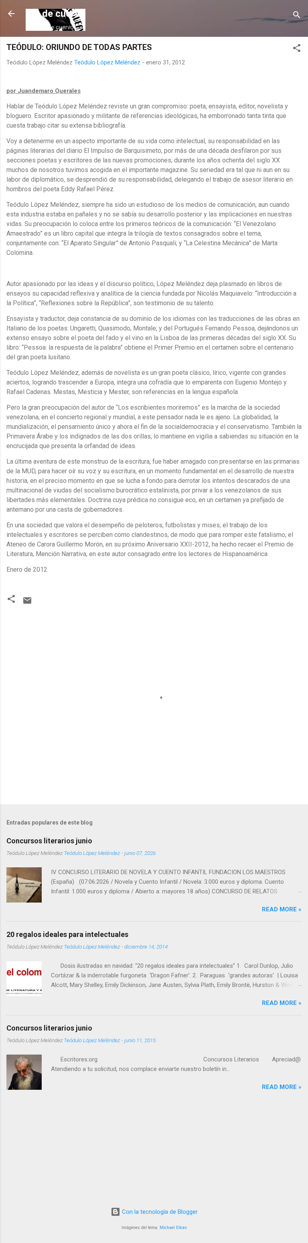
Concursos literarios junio (49, 841)
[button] (297, 49)
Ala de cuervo (55, 13)
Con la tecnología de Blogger (159, 1211)
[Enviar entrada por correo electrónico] (27, 603)
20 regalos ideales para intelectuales (67, 934)
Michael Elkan (173, 1227)
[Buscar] (297, 16)
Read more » (282, 909)
